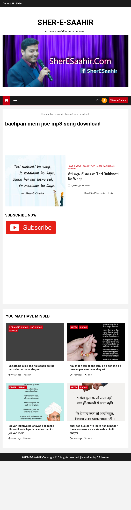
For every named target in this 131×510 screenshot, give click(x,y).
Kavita (74, 327)
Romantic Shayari (92, 166)
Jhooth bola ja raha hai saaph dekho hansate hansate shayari (32, 367)
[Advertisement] (65, 142)
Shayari (72, 168)
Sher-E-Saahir (65, 22)
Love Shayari (75, 166)
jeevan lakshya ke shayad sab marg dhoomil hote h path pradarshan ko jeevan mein (31, 429)
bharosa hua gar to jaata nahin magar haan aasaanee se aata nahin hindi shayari (94, 429)
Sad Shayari (109, 166)
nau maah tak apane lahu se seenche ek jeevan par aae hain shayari (95, 367)
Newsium (86, 457)
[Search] (98, 100)
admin (88, 185)
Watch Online (118, 100)
